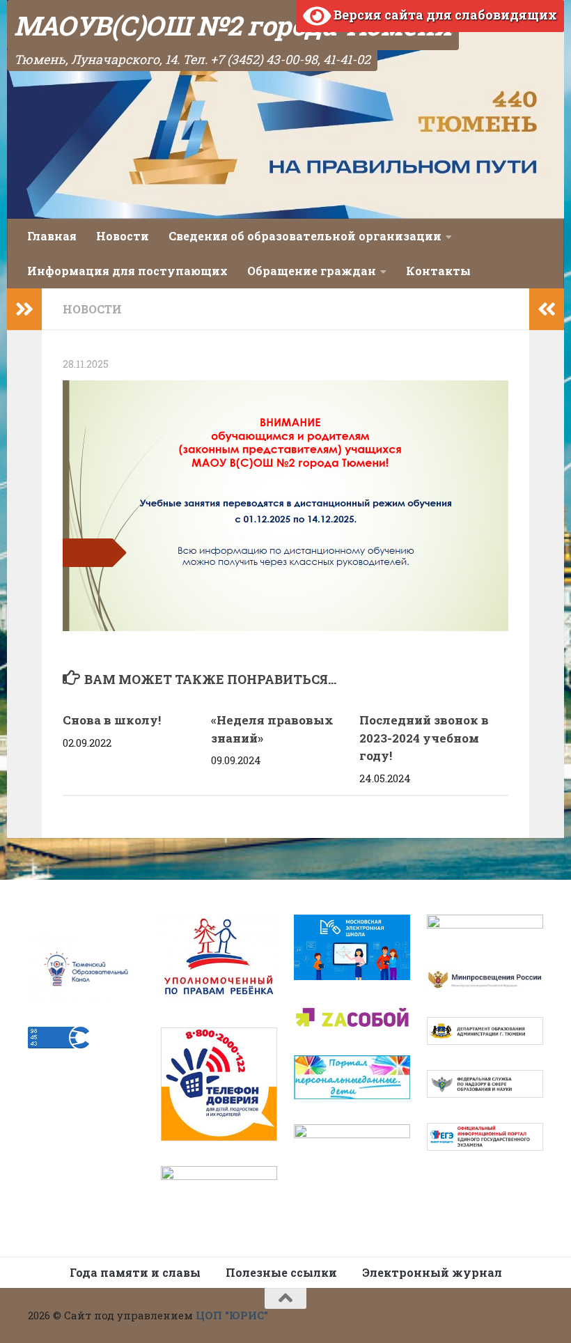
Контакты (438, 270)
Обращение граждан (311, 270)
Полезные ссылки (281, 1272)
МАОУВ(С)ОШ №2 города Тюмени (233, 25)
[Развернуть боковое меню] (24, 309)
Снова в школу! (112, 720)
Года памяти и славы (135, 1272)
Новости (122, 235)
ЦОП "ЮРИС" (232, 1315)
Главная (52, 235)
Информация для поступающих (127, 270)
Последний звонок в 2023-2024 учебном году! (424, 737)
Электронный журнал (432, 1272)
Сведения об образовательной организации (305, 235)
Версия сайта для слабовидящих (444, 14)
